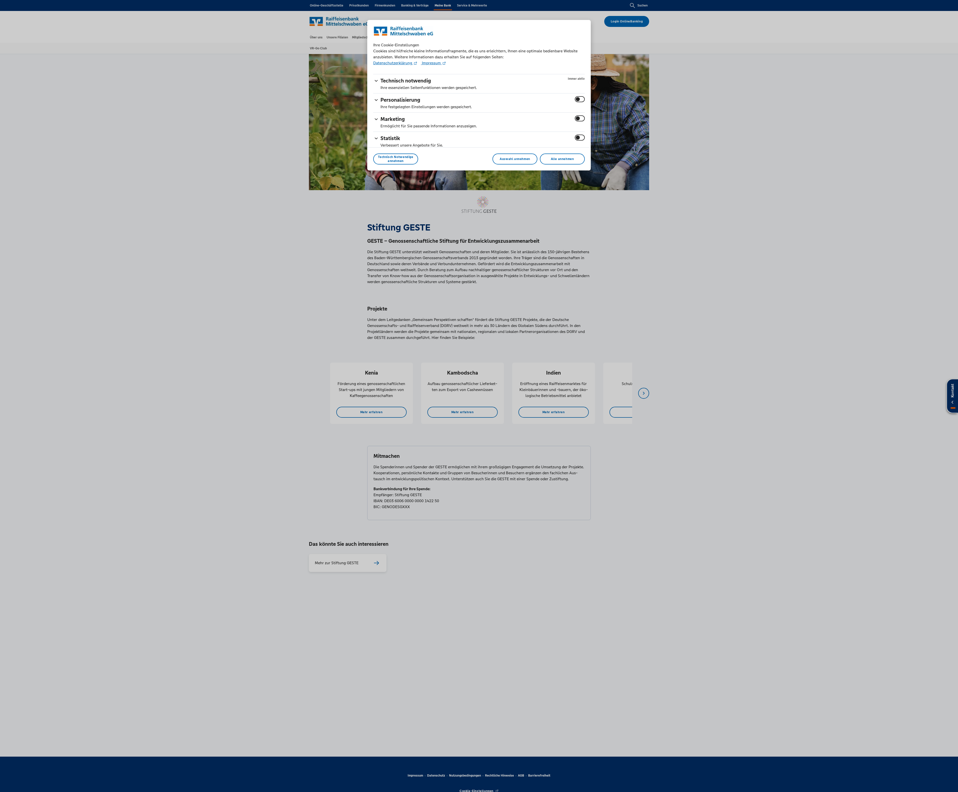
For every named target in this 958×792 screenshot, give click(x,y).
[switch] (580, 99)
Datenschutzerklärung (393, 63)
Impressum (431, 63)
